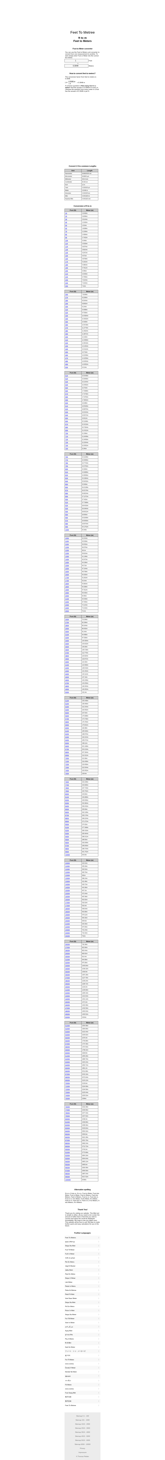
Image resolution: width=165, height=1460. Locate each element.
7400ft (67, 1095)
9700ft (67, 1170)
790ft (67, 791)
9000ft (67, 1149)
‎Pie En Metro (69, 1262)
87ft (66, 490)
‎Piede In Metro (70, 1286)
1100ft (67, 866)
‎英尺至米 (68, 1401)
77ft (66, 460)
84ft (66, 481)
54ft (66, 385)
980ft (67, 849)
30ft (66, 306)
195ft (67, 593)
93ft (66, 508)
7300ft (67, 1092)
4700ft (67, 1008)
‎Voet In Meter (70, 1322)
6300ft (67, 1062)
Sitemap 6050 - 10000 (82, 1444)
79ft (66, 466)
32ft (66, 313)
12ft (66, 246)
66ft (66, 421)
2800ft (67, 950)
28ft (66, 300)
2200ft (67, 927)
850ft (67, 809)
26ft (66, 294)
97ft (66, 521)
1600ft (67, 896)
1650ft (67, 899)
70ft (66, 433)
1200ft (67, 872)
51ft (66, 376)
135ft (67, 556)
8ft (66, 234)
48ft (66, 361)
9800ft (67, 1173)
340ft (67, 644)
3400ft (67, 969)
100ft (67, 530)
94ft (66, 511)
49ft (66, 364)
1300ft (67, 878)
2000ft (67, 921)
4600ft (67, 1005)
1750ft (67, 905)
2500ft (67, 936)
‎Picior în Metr (70, 1310)
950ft (67, 839)
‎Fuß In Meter (69, 1254)
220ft (67, 602)
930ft (67, 833)
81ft (66, 472)
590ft (67, 725)
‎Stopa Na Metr (70, 1246)
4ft (66, 222)
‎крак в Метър (70, 1242)
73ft (66, 442)
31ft (66, 309)
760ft (67, 782)
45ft (66, 352)
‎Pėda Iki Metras (70, 1290)
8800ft (67, 1143)
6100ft (67, 1056)
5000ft (67, 1017)
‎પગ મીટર (68, 1380)
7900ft (67, 1116)
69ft (66, 430)
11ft (66, 243)
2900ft (67, 953)
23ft (66, 280)
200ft (67, 596)
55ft (66, 388)
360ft (67, 650)
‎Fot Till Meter (69, 1318)
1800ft (67, 909)
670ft (67, 749)
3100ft (67, 959)
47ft (66, 358)
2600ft (67, 944)
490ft (67, 689)
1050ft (67, 863)
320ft (67, 637)
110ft (67, 541)
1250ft (67, 875)
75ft (66, 448)
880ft (67, 818)
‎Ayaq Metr (68, 1331)
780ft (67, 788)
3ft (66, 219)
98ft (66, 524)
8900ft (67, 1146)
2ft (66, 216)
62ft (66, 409)
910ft (67, 827)
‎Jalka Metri (69, 1270)
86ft (66, 487)
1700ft (67, 902)
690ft (67, 755)
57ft (66, 394)
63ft (66, 412)
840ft (67, 806)
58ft (66, 397)
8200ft (67, 1125)
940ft (67, 836)
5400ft (67, 1035)
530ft (67, 707)
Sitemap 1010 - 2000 (82, 1424)
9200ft (67, 1155)
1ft (66, 213)
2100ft (67, 924)
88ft (66, 493)
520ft (67, 704)
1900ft (67, 915)
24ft (66, 283)
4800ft (67, 1011)
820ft (67, 800)
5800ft (67, 1047)
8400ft (67, 1131)
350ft (67, 647)
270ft (67, 622)
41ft (66, 340)
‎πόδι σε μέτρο (70, 1258)
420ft (67, 668)
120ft (67, 547)
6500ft (67, 1068)
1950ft (67, 918)
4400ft (67, 999)
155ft (67, 568)
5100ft (67, 1025)
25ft (66, 286)
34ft (66, 319)
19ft (66, 268)
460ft (67, 680)
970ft (67, 845)
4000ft (67, 987)
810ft (67, 797)
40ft (66, 337)
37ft (66, 328)
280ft (67, 625)
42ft (66, 343)
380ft (67, 656)
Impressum (83, 1452)
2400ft (67, 933)
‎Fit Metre (68, 1385)
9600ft (67, 1167)
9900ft (67, 1177)
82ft (66, 475)
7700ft (67, 1110)
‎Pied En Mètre (70, 1274)
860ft (67, 812)
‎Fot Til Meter (69, 1360)
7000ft (67, 1083)
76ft (66, 457)
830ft (67, 803)
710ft (67, 761)
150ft (67, 565)
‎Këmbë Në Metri (71, 1372)
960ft (67, 842)
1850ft (67, 912)
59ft (66, 400)
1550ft (67, 893)
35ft (66, 322)
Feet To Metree (82, 32)
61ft (66, 406)
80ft (66, 469)
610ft (67, 731)
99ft (66, 527)
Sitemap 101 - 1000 (83, 1420)
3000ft (67, 956)
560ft (67, 716)
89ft (66, 496)
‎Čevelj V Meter (70, 1368)
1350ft (67, 881)
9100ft (67, 1152)
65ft (66, 418)
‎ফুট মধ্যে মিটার (69, 1335)
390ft (67, 659)
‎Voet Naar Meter (71, 1298)
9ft (66, 237)
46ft (66, 355)
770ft (67, 785)
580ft (67, 722)
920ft (67, 830)
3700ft (67, 978)
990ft (67, 852)
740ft (67, 770)
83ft (66, 478)
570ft (67, 719)
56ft (66, 391)
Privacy (82, 1448)
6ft (66, 228)
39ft (66, 334)
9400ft (67, 1161)
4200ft (67, 993)
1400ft (67, 884)
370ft (67, 653)
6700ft (67, 1074)
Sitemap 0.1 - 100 (82, 1416)
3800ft (67, 981)
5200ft (67, 1029)
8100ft (67, 1122)
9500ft (67, 1164)
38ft (66, 331)
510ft (67, 701)
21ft (66, 274)
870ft (67, 815)
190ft (67, 590)
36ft (66, 325)
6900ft (67, 1080)
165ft (67, 574)
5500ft (67, 1038)
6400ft (67, 1065)
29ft (66, 303)
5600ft (67, 1041)
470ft (67, 683)
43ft (66, 346)
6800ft (67, 1077)
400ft (67, 662)
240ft (67, 608)
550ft (67, 713)
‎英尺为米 (68, 1397)
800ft (67, 794)
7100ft (67, 1086)
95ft (66, 514)
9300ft (67, 1158)
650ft (67, 743)
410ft (67, 665)
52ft (66, 379)
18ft (66, 265)
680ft (67, 752)
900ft (67, 824)
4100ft (67, 990)
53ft (66, 382)
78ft (66, 463)
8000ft (67, 1119)
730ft (67, 767)
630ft (67, 737)
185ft (67, 587)
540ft (67, 710)
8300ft (67, 1128)
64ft (66, 415)
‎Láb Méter (68, 1282)
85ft (66, 484)
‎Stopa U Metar (70, 1278)
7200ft (67, 1089)
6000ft (67, 1053)
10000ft (68, 1180)
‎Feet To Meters (70, 1238)
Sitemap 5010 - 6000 (82, 1440)
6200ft (67, 1059)
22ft (66, 277)
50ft (66, 367)
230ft (67, 605)
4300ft (67, 996)
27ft (66, 297)
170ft (67, 577)
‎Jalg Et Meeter (70, 1266)
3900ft (67, 984)
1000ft (67, 855)
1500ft (67, 890)
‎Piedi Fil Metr (69, 1294)
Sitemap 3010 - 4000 (82, 1432)
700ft (67, 758)
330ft (67, 641)
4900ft (67, 1014)
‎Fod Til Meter (70, 1250)
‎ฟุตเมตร (68, 1376)
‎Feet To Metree (70, 1405)
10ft (66, 240)
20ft (66, 271)
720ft (67, 764)
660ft (67, 746)
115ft (67, 544)
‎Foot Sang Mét (70, 1393)
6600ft (67, 1071)
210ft (67, 599)
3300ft (67, 965)
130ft (67, 553)
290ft (67, 628)
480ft (67, 686)
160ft (67, 571)
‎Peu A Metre (69, 1339)
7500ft (67, 1098)
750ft (67, 773)
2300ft (67, 930)
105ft (67, 538)
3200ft (67, 962)
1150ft (67, 869)
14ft (66, 253)
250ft (67, 611)
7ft (66, 231)
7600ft (67, 1107)
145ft (67, 562)
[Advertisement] (45, 34)
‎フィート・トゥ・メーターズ (75, 1351)
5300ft (67, 1032)
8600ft (67, 1137)
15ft (66, 256)
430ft (67, 671)
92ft (66, 505)
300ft (67, 631)
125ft (67, 550)
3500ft (67, 972)
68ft (66, 427)
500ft (67, 692)
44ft (66, 349)
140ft (67, 559)
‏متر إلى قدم (69, 1327)
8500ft (67, 1134)
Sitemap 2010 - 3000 (82, 1428)
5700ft (67, 1044)
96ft (66, 517)
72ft (66, 439)
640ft (67, 740)
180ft (67, 584)
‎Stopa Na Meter (70, 1314)
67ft (66, 424)
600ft (67, 728)
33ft (66, 316)
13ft (66, 249)
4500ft (67, 1002)
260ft (67, 619)
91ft (66, 502)
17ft (66, 262)
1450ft (67, 887)
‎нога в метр (69, 1364)
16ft (66, 259)
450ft (67, 677)
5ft (66, 225)
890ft (67, 821)
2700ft (67, 947)
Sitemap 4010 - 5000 (82, 1436)
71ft (66, 436)
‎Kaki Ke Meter (70, 1347)
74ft (66, 445)
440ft (67, 674)
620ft (67, 734)
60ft (66, 403)
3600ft (67, 975)
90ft (66, 499)
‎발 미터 (67, 1355)
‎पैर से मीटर (68, 1343)
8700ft (67, 1140)
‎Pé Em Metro (69, 1306)
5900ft (67, 1050)
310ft (67, 634)
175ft (67, 581)
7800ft (67, 1113)
